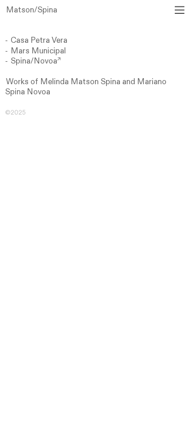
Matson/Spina (31, 10)
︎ (179, 10)
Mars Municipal (38, 51)
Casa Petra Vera (39, 40)
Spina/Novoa (36, 61)
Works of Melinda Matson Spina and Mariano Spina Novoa (86, 86)
